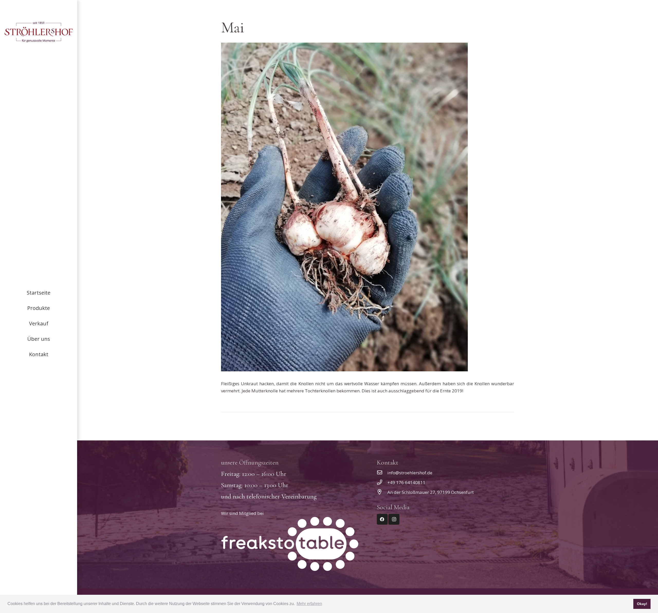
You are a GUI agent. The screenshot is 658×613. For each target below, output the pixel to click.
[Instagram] (393, 519)
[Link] (38, 32)
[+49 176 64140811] (382, 482)
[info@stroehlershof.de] (382, 472)
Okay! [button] (642, 604)
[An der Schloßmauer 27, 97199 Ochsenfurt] (382, 492)
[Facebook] (382, 519)
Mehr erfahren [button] (309, 603)
